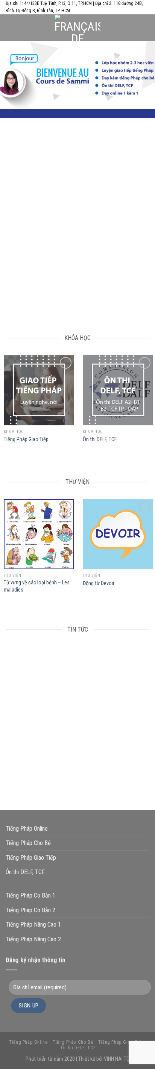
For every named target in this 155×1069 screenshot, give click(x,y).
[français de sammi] (77, 27)
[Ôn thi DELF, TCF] (118, 390)
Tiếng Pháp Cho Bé (28, 843)
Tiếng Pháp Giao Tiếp (26, 439)
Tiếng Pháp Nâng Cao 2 (33, 939)
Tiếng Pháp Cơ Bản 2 (30, 910)
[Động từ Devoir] (118, 534)
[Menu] (10, 28)
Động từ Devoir (98, 583)
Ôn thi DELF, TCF (100, 439)
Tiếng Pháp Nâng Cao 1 (33, 924)
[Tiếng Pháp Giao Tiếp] (39, 390)
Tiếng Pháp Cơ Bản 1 (30, 895)
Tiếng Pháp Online (27, 828)
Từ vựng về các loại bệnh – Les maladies (37, 586)
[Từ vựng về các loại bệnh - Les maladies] (39, 534)
